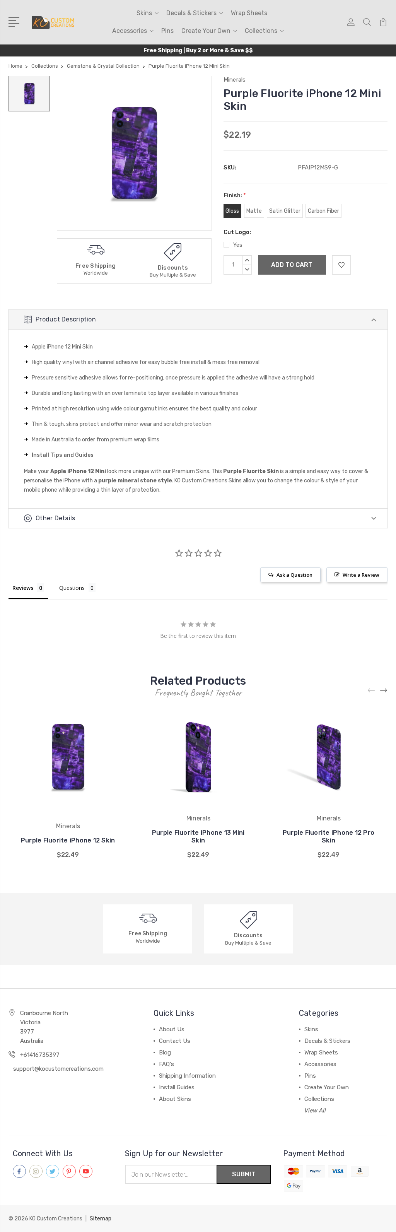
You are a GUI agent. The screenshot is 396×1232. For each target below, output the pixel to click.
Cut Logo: (237, 232)
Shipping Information (187, 1075)
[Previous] (372, 690)
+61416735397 (40, 1054)
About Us (171, 1029)
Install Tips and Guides (63, 455)
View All (315, 1110)
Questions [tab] (72, 587)
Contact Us (174, 1040)
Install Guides (177, 1087)
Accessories (129, 30)
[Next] (384, 690)
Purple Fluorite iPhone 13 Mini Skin (198, 836)
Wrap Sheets (249, 13)
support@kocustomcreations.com (58, 1068)
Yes (237, 244)
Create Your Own (205, 30)
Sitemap (100, 1218)
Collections (261, 30)
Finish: (235, 195)
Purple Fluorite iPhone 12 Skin (68, 840)
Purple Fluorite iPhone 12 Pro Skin (328, 836)
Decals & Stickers (191, 13)
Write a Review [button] (361, 574)
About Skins (175, 1098)
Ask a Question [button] (294, 574)
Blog (165, 1052)
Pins (167, 30)
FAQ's (166, 1064)
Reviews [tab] (22, 587)
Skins (144, 13)
